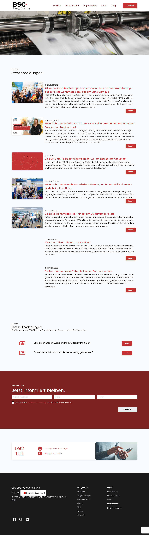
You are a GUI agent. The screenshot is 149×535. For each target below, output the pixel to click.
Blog (113, 5)
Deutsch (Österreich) (35, 493)
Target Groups (90, 5)
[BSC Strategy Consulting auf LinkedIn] (27, 519)
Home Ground (72, 5)
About (104, 5)
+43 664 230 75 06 (53, 453)
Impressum (112, 491)
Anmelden (127, 409)
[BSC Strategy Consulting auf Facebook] (14, 519)
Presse (80, 511)
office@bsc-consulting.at (56, 448)
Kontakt (130, 5)
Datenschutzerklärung (37, 402)
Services (57, 5)
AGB (109, 499)
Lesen (130, 111)
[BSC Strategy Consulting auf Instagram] (20, 519)
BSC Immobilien (114, 508)
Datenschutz (113, 495)
